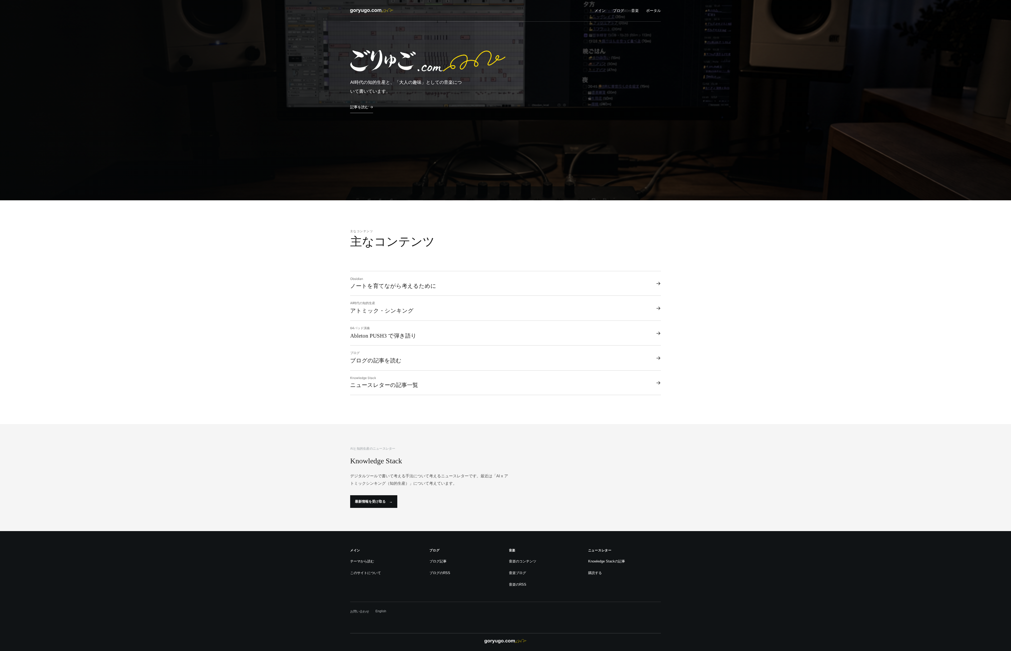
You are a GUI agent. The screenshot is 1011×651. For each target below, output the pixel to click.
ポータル (653, 10)
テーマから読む (362, 561)
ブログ (618, 10)
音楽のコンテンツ (522, 561)
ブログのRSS (439, 573)
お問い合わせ (359, 611)
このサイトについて (365, 573)
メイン (600, 10)
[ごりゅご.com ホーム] (371, 10)
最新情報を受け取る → (374, 501)
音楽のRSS (517, 584)
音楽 (635, 10)
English (380, 611)
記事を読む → (361, 107)
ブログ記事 (438, 561)
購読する (595, 573)
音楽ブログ (517, 573)
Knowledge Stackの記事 (606, 561)
